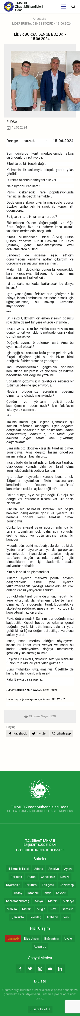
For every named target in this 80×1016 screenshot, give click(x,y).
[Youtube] (50, 968)
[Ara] (73, 6)
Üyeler (68, 938)
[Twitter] (30, 968)
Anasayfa (39, 18)
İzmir (47, 893)
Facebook (20, 733)
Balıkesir (16, 877)
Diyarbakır (13, 885)
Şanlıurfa (18, 917)
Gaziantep (67, 885)
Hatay (18, 893)
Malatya (68, 901)
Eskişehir (48, 885)
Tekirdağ (35, 917)
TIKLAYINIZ (58, 699)
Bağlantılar (51, 938)
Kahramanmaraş (17, 901)
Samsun (67, 909)
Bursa (32, 877)
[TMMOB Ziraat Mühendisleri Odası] (40, 789)
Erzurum (31, 885)
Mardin (53, 901)
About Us (40, 946)
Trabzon (52, 917)
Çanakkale (48, 877)
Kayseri (61, 893)
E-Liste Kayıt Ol (40, 1009)
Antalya (53, 868)
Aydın (68, 868)
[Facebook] (20, 968)
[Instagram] (40, 968)
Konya (39, 901)
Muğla (41, 909)
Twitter (41, 733)
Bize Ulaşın (31, 938)
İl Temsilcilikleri (19, 868)
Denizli (64, 877)
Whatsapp (63, 733)
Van (66, 917)
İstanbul (33, 893)
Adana (38, 868)
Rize (54, 909)
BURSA (11, 122)
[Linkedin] (60, 968)
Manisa (12, 909)
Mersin (27, 909)
